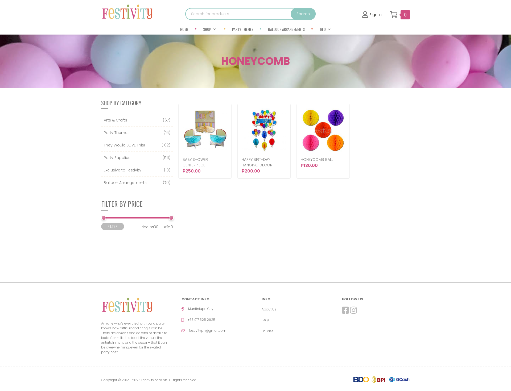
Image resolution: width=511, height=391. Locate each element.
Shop (207, 29)
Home (184, 29)
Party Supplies (117, 157)
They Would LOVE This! (124, 145)
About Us (269, 309)
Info (322, 29)
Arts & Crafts (115, 120)
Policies (268, 331)
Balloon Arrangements (286, 29)
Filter (113, 226)
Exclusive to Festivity (122, 170)
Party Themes (242, 29)
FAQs (266, 320)
